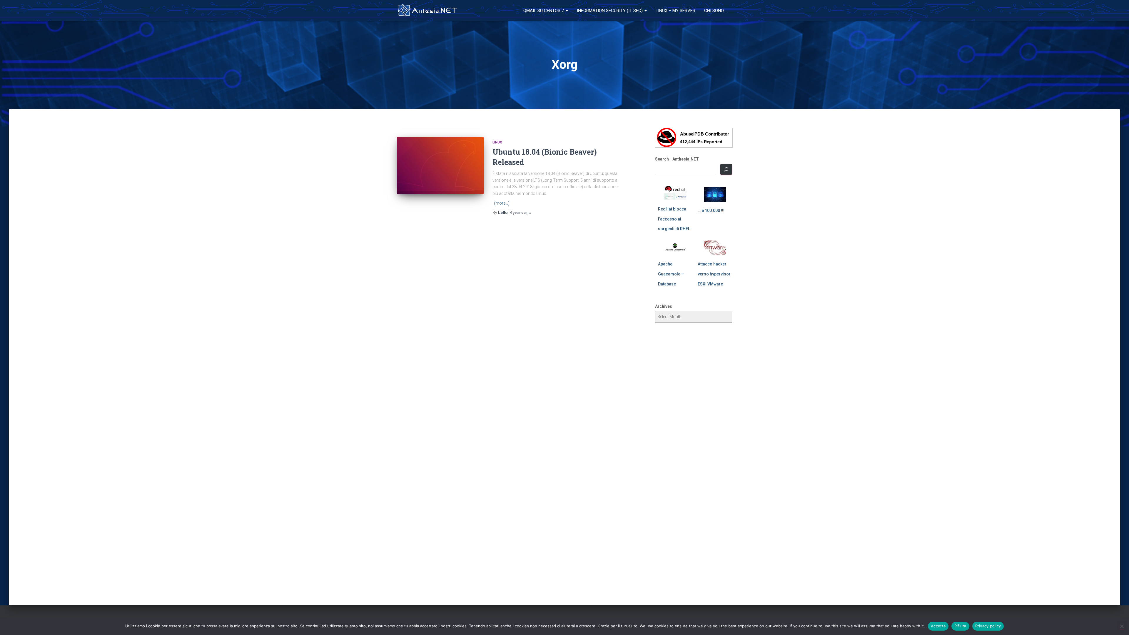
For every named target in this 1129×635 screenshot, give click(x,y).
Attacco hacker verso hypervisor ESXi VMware (714, 274)
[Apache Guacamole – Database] (675, 247)
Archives (663, 306)
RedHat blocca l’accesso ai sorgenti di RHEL (674, 219)
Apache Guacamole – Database (671, 274)
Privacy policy (988, 626)
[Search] (726, 169)
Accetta (938, 626)
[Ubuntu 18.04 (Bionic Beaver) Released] (440, 166)
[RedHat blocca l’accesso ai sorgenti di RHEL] (675, 193)
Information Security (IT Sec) (610, 10)
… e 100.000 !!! (711, 210)
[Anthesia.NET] (428, 10)
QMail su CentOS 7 (544, 10)
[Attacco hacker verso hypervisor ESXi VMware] (715, 247)
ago (520, 212)
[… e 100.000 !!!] (715, 194)
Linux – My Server (675, 10)
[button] (566, 10)
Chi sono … (716, 10)
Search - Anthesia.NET (677, 159)
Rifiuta (960, 626)
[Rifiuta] (1122, 626)
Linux (497, 142)
